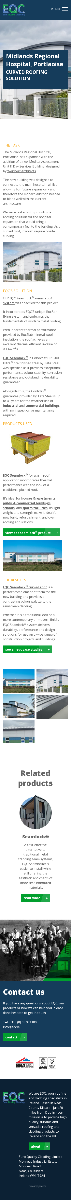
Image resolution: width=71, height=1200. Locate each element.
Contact (11, 1037)
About (35, 1146)
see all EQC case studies (23, 649)
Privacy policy (37, 1186)
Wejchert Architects (21, 171)
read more (32, 898)
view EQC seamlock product (28, 532)
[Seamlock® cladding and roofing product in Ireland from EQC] (30, 466)
